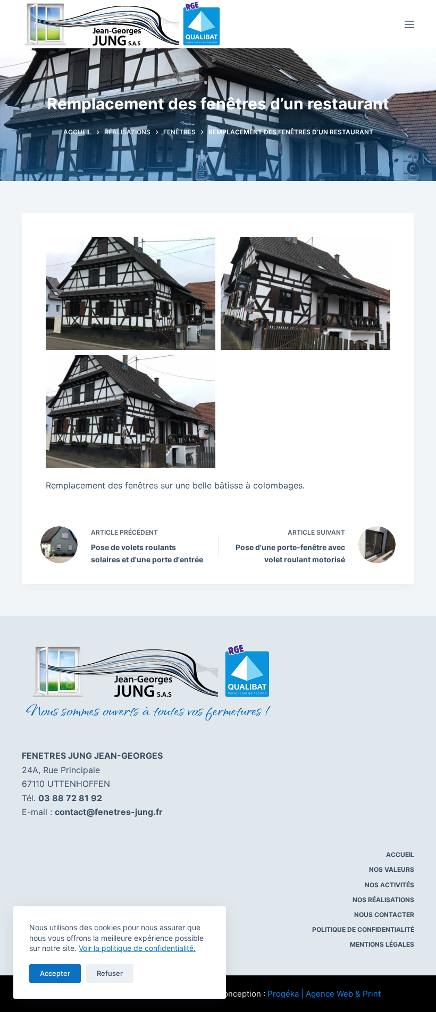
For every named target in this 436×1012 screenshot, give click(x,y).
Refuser (110, 973)
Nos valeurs (391, 869)
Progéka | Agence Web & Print (324, 994)
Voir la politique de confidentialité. (137, 948)
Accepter (55, 973)
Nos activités (389, 885)
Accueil (400, 855)
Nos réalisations (383, 900)
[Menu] (409, 24)
